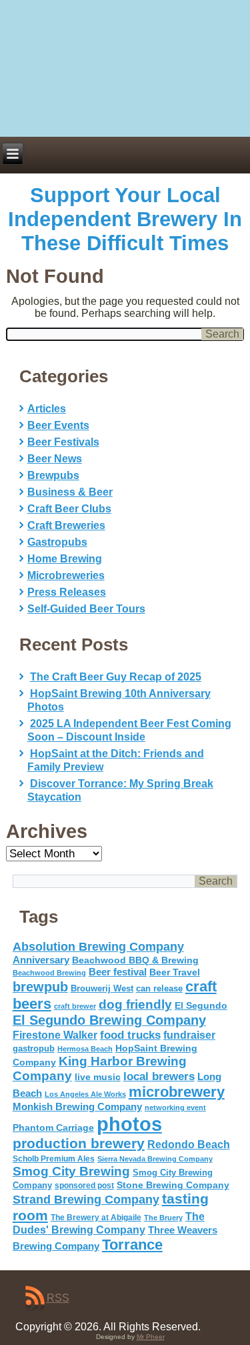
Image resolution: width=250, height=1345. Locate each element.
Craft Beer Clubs (69, 508)
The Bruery (163, 1218)
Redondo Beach (188, 1144)
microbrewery (177, 1091)
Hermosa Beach (85, 1049)
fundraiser (189, 1035)
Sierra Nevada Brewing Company (155, 1159)
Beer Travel (174, 972)
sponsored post (84, 1185)
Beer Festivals (63, 442)
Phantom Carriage (53, 1127)
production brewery (79, 1144)
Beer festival (118, 971)
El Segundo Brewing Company (109, 1020)
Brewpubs (53, 475)
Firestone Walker (55, 1035)
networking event (175, 1107)
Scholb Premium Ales (54, 1159)
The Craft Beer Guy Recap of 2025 (115, 677)
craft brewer (75, 1006)
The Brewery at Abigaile (96, 1217)
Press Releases (66, 592)
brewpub (40, 986)
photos (129, 1124)
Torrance (132, 1244)
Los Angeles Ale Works (85, 1094)
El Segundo (201, 1006)
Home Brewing (64, 558)
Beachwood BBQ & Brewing (135, 960)
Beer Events (58, 425)
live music (98, 1076)
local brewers (159, 1076)
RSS (58, 1298)
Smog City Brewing (71, 1171)
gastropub (34, 1048)
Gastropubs (57, 542)
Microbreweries (66, 575)
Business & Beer (70, 492)
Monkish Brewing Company (77, 1106)
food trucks (130, 1034)
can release (159, 988)
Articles (46, 408)
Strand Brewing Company (86, 1199)
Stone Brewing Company (173, 1185)
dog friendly (135, 1004)
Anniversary (41, 960)
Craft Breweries (66, 525)
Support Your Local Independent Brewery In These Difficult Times (125, 219)
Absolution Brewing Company (98, 946)
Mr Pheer (151, 1336)
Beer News (54, 458)
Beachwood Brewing (49, 973)
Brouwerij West (102, 988)
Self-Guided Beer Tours (86, 608)
